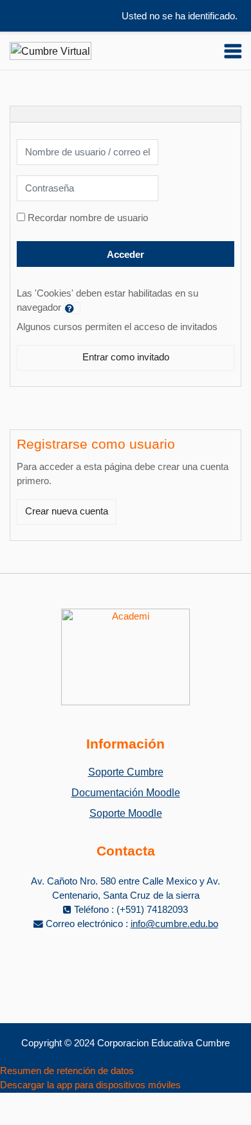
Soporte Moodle (125, 813)
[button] (72, 308)
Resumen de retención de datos (67, 1071)
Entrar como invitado (125, 357)
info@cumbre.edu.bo (174, 924)
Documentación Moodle (125, 792)
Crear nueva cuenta (66, 511)
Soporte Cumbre (125, 772)
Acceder (125, 254)
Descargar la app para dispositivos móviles (90, 1085)
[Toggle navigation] (233, 51)
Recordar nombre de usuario (88, 218)
